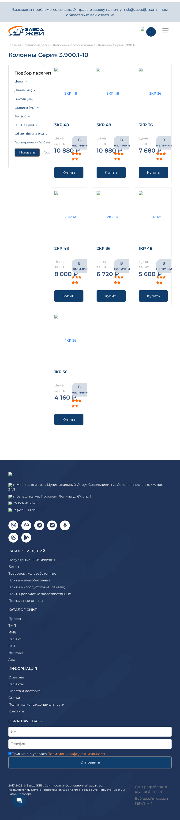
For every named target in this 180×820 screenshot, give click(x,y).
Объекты (16, 684)
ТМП (12, 625)
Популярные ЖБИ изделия (31, 560)
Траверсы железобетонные (32, 573)
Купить (69, 172)
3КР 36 (146, 125)
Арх (11, 659)
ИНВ (12, 632)
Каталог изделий (26, 551)
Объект (14, 639)
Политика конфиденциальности (36, 704)
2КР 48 (61, 248)
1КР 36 (61, 372)
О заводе (16, 677)
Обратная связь (25, 721)
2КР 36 (104, 248)
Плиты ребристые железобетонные (39, 594)
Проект (14, 619)
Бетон (13, 567)
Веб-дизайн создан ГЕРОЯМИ (151, 800)
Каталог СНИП (23, 609)
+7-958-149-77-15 (25, 503)
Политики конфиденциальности (76, 754)
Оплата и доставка (24, 691)
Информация (22, 668)
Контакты (16, 711)
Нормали (16, 653)
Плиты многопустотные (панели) (36, 587)
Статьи (14, 698)
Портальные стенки (25, 601)
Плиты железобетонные (29, 580)
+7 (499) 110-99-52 (26, 510)
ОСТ (11, 646)
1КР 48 (145, 248)
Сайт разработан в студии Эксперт (151, 789)
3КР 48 (61, 125)
